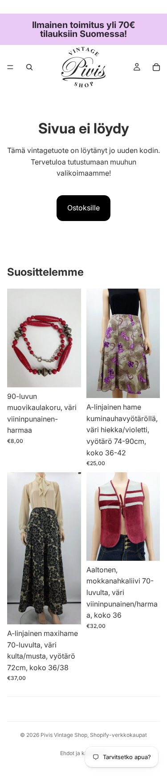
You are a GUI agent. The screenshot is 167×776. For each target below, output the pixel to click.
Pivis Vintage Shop (64, 735)
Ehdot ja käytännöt (83, 753)
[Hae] (29, 67)
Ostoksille (83, 207)
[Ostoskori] (156, 67)
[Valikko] (10, 67)
